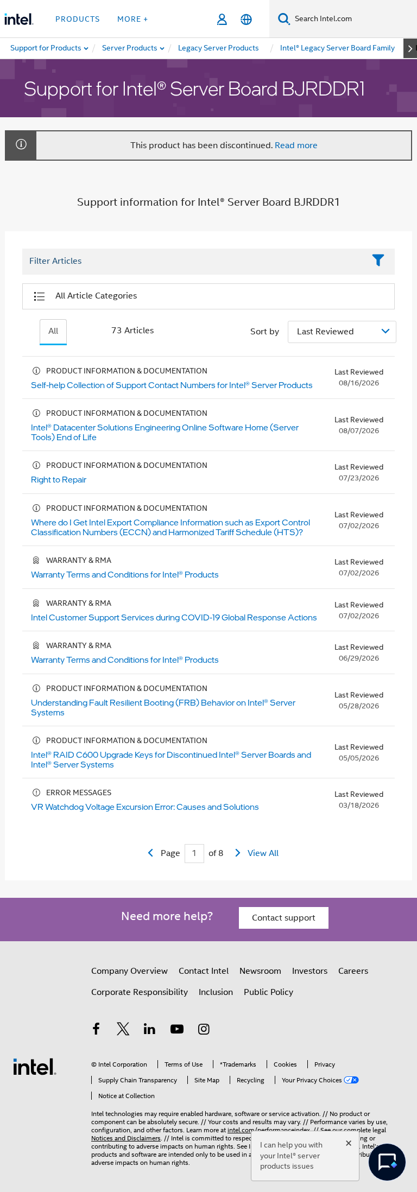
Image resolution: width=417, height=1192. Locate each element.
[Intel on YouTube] (177, 1031)
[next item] (410, 48)
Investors (309, 971)
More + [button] (132, 19)
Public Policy (268, 992)
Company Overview (129, 971)
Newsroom (260, 971)
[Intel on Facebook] (96, 1031)
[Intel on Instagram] (203, 1031)
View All (263, 853)
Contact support (283, 917)
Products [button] (77, 19)
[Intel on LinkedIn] (150, 1031)
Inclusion (216, 992)
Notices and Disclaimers (126, 1138)
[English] (246, 19)
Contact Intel (204, 971)
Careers (353, 971)
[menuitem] (130, 48)
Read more (296, 145)
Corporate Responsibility (139, 992)
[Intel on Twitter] (123, 1031)
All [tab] (53, 331)
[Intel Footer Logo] (34, 1066)
